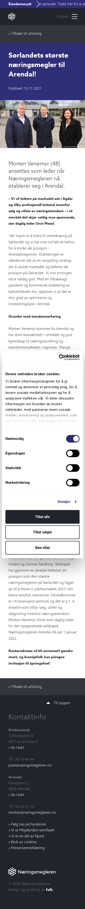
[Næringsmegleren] (42, 871)
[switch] (73, 453)
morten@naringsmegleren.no (32, 812)
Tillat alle (42, 517)
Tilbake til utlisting (26, 33)
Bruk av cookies (24, 842)
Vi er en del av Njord (27, 836)
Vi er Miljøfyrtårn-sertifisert (33, 830)
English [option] (62, 16)
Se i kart (17, 747)
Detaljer (64, 502)
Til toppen (62, 703)
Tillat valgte (42, 532)
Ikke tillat (42, 548)
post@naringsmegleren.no (29, 765)
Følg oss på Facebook (28, 824)
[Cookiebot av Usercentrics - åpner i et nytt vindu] (60, 357)
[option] (62, 16)
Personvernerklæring (28, 848)
